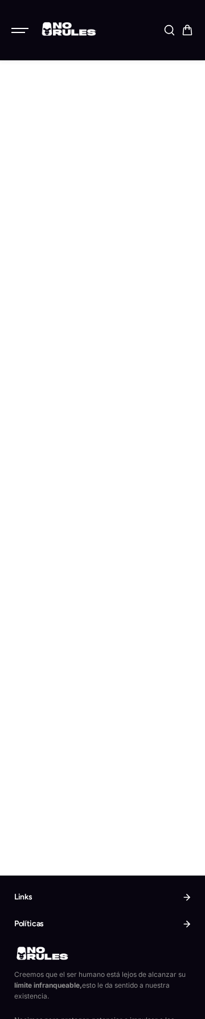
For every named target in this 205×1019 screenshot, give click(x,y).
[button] (187, 30)
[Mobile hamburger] (21, 30)
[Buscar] (169, 30)
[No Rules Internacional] (67, 28)
